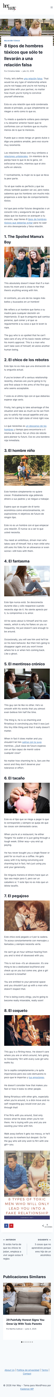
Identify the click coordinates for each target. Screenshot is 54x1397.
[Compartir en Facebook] (6, 1226)
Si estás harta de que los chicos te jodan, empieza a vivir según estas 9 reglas (13, 1249)
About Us (10, 1370)
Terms (44, 1370)
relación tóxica (12, 41)
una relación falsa (33, 78)
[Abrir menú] (51, 7)
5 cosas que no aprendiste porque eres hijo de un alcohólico (41, 1247)
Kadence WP (27, 1389)
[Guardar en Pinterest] (11, 1226)
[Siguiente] (47, 1311)
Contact (27, 1373)
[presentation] (27, 1299)
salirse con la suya (32, 742)
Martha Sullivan (16, 1329)
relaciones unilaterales (16, 156)
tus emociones (36, 1077)
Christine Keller (13, 71)
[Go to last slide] (7, 1311)
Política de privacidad (28, 1370)
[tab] (21, 1342)
